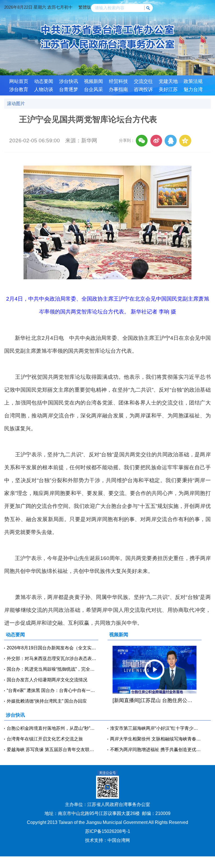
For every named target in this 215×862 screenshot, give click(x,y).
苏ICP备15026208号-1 (107, 831)
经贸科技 (118, 81)
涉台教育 (18, 89)
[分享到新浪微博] (156, 141)
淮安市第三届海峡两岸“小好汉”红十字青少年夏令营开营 (156, 728)
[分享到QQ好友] (170, 141)
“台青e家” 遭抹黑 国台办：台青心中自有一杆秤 (52, 690)
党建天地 (168, 81)
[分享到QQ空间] (185, 141)
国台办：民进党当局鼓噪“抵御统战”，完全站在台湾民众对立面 (52, 669)
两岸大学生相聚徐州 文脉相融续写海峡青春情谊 (156, 738)
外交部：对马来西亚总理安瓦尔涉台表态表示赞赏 (52, 658)
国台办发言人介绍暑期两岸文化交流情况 (47, 679)
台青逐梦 (68, 89)
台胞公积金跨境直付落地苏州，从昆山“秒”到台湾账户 (52, 728)
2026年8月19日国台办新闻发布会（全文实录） (52, 647)
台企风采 (93, 89)
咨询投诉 (143, 89)
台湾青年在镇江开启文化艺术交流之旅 (45, 738)
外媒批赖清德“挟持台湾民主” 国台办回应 (47, 701)
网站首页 (18, 81)
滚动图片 (16, 103)
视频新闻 (93, 81)
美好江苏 (168, 89)
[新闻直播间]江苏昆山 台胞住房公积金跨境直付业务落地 (155, 700)
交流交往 (143, 81)
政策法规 (193, 81)
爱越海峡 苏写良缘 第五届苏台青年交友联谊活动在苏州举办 (52, 749)
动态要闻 (43, 81)
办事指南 (118, 89)
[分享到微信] (142, 141)
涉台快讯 (68, 81)
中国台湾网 (119, 840)
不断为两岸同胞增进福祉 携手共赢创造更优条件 (156, 749)
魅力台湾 (193, 89)
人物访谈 (43, 89)
